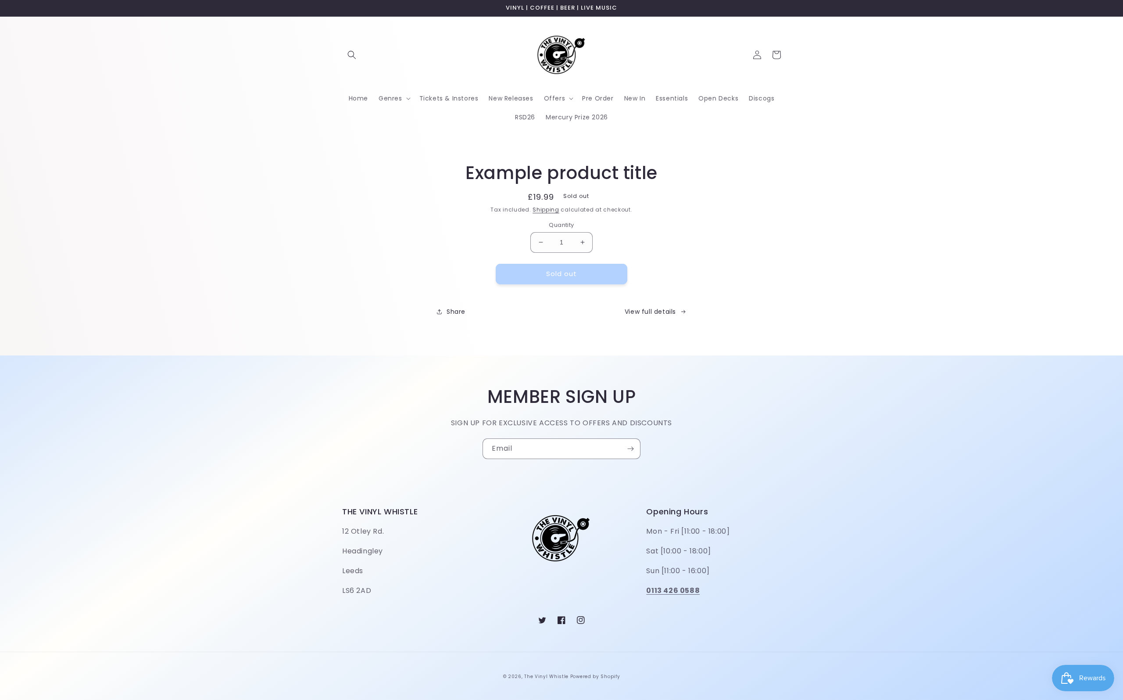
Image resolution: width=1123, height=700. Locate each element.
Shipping (546, 209)
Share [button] (456, 311)
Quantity (561, 225)
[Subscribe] (630, 448)
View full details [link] (650, 311)
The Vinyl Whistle (546, 676)
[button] (351, 55)
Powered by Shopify (595, 676)
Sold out (561, 273)
